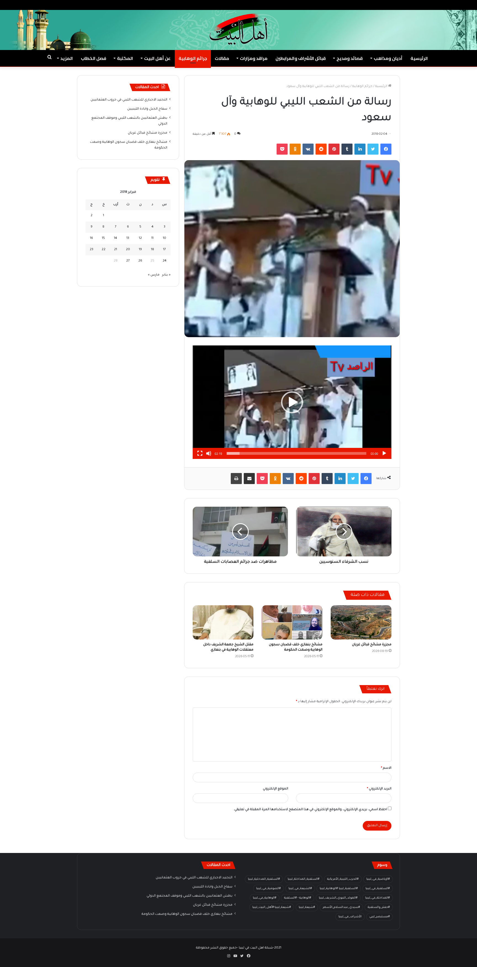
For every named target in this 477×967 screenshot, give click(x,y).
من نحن (417, 5)
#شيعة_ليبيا (307, 907)
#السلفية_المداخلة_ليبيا (303, 879)
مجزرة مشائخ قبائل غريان (371, 645)
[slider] (296, 453)
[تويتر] (372, 149)
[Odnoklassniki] (295, 149)
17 (164, 250)
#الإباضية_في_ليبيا (378, 879)
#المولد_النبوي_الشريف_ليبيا (338, 898)
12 (140, 238)
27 (128, 261)
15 (103, 238)
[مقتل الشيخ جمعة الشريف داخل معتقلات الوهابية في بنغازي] (223, 622)
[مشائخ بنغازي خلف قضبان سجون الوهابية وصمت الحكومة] (292, 622)
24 (164, 261)
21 (115, 250)
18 (152, 250)
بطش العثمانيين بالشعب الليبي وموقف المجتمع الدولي (189, 896)
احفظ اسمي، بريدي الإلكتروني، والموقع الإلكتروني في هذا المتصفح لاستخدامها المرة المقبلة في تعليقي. (310, 810)
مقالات (222, 58)
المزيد (66, 58)
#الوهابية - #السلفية (297, 898)
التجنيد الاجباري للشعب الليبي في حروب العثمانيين (129, 100)
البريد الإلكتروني (379, 789)
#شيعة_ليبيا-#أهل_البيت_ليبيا (271, 907)
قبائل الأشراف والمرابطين (300, 58)
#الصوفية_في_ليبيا (268, 888)
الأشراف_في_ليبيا (350, 916)
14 (115, 238)
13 (127, 238)
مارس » (154, 275)
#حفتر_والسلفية (379, 907)
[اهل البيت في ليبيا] (238, 29)
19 (140, 250)
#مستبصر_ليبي (379, 916)
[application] (292, 402)
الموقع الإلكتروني (275, 789)
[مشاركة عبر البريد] (249, 478)
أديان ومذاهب (388, 58)
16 (91, 238)
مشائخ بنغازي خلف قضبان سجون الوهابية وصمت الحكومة (187, 914)
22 (103, 250)
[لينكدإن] (359, 149)
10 (164, 238)
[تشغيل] (384, 453)
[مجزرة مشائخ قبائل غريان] (361, 622)
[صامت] (208, 453)
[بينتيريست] (334, 149)
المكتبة (125, 58)
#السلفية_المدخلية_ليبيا (264, 879)
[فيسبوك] (385, 149)
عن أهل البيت (157, 58)
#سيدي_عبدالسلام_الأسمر (341, 907)
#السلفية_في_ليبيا (377, 888)
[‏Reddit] (321, 149)
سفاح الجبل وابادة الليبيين (147, 109)
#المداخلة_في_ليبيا (377, 898)
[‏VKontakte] (308, 149)
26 (140, 261)
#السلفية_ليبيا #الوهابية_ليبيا (339, 888)
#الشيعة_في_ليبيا (300, 888)
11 (152, 238)
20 (128, 250)
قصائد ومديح (349, 58)
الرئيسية (419, 58)
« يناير (166, 275)
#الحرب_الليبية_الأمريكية (343, 879)
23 (91, 250)
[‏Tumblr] (347, 149)
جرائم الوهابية (193, 58)
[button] (292, 402)
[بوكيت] (282, 149)
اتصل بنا (399, 5)
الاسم (386, 768)
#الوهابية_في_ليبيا (264, 898)
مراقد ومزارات (253, 58)
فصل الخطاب (93, 58)
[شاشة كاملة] (200, 453)
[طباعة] (236, 478)
